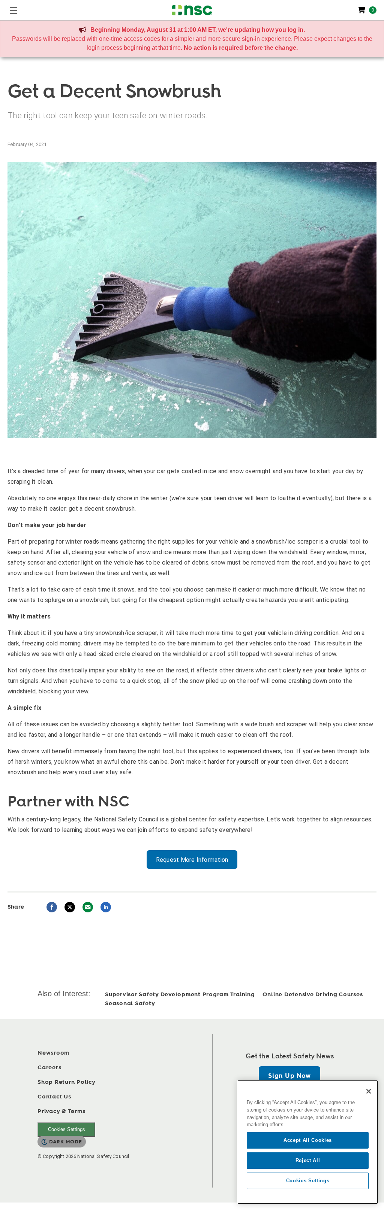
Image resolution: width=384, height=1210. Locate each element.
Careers (49, 1067)
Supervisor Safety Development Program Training (180, 994)
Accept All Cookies (308, 1140)
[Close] (368, 1091)
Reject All (308, 1160)
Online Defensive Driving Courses (312, 994)
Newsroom (53, 1053)
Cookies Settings (66, 1129)
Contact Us (54, 1097)
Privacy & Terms (61, 1111)
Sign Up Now (289, 1076)
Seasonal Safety (130, 1003)
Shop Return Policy (67, 1082)
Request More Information (192, 859)
